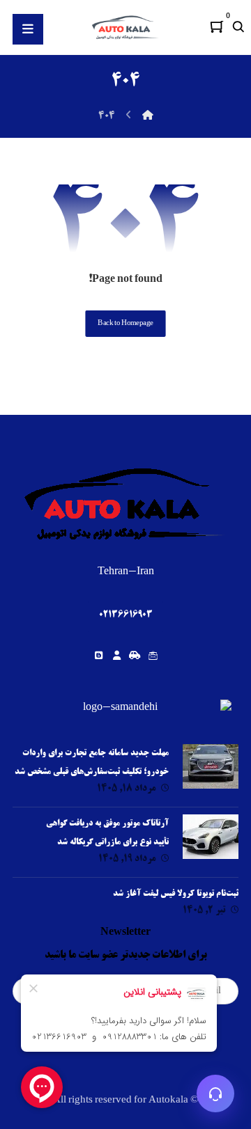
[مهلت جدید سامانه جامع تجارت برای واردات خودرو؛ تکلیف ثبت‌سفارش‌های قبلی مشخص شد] (210, 772)
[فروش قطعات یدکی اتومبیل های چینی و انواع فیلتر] (125, 27)
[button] (217, 26)
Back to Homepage (125, 323)
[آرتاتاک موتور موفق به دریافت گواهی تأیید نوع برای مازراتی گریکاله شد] (210, 842)
